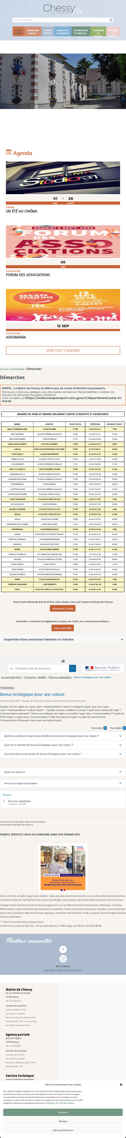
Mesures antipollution (60, 677)
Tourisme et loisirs (98, 32)
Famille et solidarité (63, 32)
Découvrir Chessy (33, 32)
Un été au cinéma (21, 211)
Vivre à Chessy (48, 32)
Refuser (63, 1121)
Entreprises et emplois (81, 32)
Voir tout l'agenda (63, 350)
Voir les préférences (63, 1130)
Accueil (4, 369)
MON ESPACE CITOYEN (62, 608)
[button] (121, 1084)
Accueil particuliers (11, 677)
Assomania (16, 337)
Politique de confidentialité (59, 1103)
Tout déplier (116, 728)
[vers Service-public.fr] (103, 669)
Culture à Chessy (113, 32)
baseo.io (29, 825)
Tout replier (97, 728)
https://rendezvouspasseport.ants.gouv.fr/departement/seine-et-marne (62, 399)
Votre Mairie (18, 32)
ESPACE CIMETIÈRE (62, 628)
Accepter (63, 1112)
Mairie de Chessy (19, 989)
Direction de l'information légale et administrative (23, 822)
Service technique (20, 1075)
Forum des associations (28, 274)
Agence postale (18, 1034)
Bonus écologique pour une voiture (92, 677)
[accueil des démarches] (63, 661)
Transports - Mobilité (35, 677)
